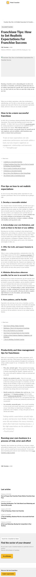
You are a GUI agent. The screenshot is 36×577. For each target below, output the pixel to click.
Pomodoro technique (18, 394)
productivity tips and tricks (14, 395)
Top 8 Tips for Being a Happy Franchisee (13, 325)
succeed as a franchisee (26, 255)
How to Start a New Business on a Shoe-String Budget (16, 173)
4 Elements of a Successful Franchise (12, 170)
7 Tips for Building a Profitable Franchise (13, 339)
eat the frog (7, 394)
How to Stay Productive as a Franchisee (13, 330)
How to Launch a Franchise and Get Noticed (14, 168)
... (2, 19)
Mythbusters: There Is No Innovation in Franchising (16, 328)
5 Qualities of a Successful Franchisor (12, 161)
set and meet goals (30, 124)
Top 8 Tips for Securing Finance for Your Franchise (16, 332)
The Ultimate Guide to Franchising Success (14, 175)
